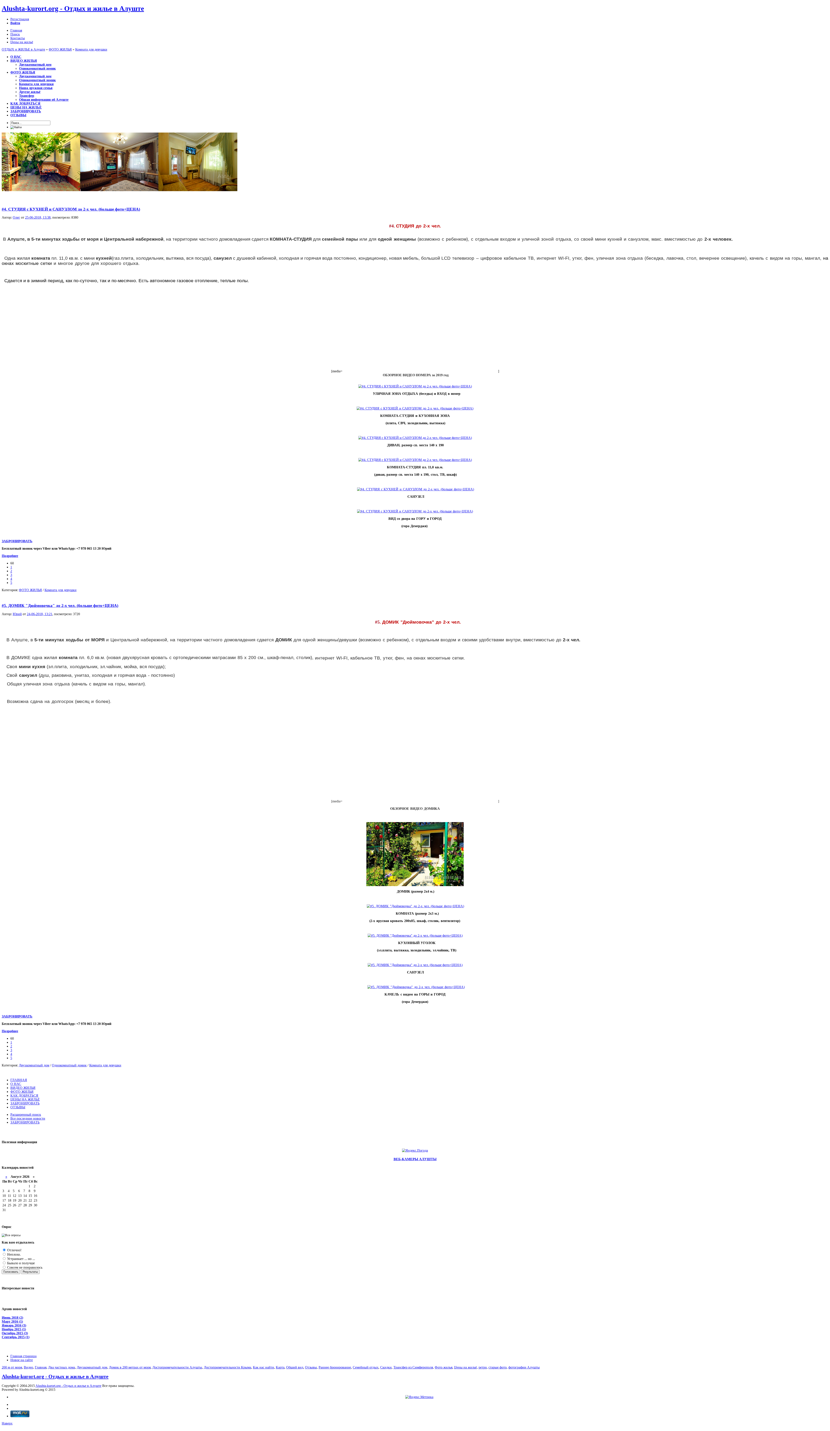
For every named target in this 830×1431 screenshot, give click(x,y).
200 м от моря (12, 1367)
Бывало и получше (20, 1263)
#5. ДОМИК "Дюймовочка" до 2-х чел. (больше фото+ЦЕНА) (60, 605)
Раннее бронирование (335, 1367)
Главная (16, 30)
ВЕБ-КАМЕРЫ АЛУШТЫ (415, 1159)
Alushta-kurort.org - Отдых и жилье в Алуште (73, 8)
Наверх (7, 1423)
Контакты (17, 38)
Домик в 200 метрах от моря (130, 1367)
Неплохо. (13, 1254)
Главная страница (23, 1356)
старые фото (497, 1367)
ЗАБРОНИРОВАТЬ (17, 541)
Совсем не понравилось (24, 1267)
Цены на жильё (21, 42)
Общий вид (294, 1367)
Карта (280, 1367)
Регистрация (19, 19)
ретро (483, 1367)
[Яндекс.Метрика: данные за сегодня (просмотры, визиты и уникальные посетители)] (419, 1397)
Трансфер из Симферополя (413, 1367)
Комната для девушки (61, 590)
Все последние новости (27, 1118)
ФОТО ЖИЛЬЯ (30, 590)
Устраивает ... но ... (20, 1259)
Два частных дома (61, 1367)
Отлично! (13, 1250)
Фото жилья (443, 1367)
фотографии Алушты (524, 1367)
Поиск (15, 34)
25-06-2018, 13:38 (38, 217)
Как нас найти (263, 1367)
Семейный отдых (365, 1367)
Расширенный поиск (25, 1114)
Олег (16, 217)
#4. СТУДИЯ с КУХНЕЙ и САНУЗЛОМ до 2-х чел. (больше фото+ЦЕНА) (71, 209)
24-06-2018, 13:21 (39, 614)
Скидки (386, 1367)
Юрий (17, 614)
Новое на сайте (21, 1360)
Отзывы (311, 1367)
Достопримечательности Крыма (227, 1367)
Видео (28, 1367)
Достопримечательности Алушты (177, 1367)
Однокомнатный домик (69, 1065)
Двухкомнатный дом (34, 1065)
